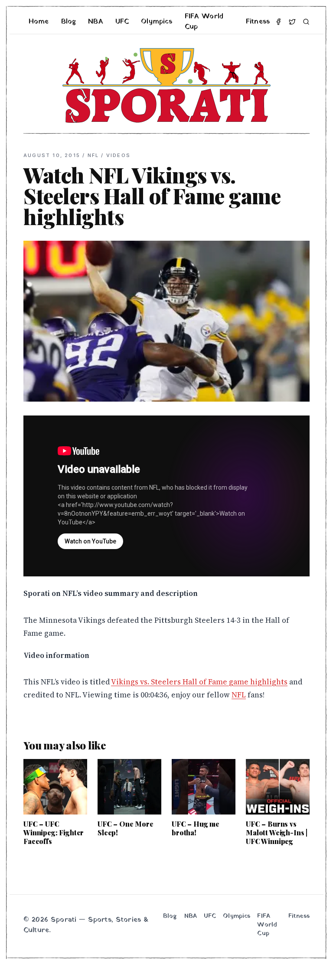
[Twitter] (292, 21)
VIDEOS (118, 155)
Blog (68, 21)
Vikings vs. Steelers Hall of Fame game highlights (199, 682)
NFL (93, 155)
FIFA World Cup (204, 21)
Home (39, 21)
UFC (122, 21)
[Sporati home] (166, 85)
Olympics (156, 21)
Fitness (258, 21)
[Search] (306, 21)
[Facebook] (278, 21)
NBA (95, 21)
